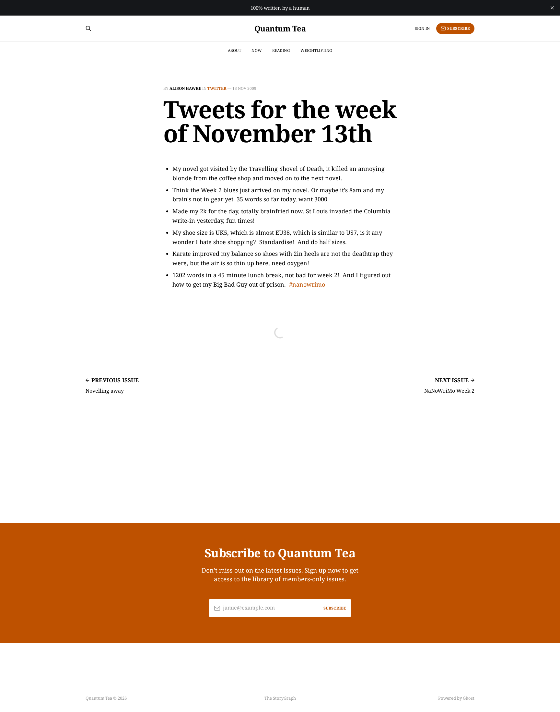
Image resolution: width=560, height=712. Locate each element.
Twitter (217, 88)
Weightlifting (316, 50)
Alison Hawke (185, 88)
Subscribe (458, 28)
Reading (281, 50)
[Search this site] (88, 28)
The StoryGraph (280, 698)
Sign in (422, 28)
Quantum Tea (280, 28)
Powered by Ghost (456, 698)
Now (256, 50)
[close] (552, 8)
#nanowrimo (307, 284)
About (234, 50)
